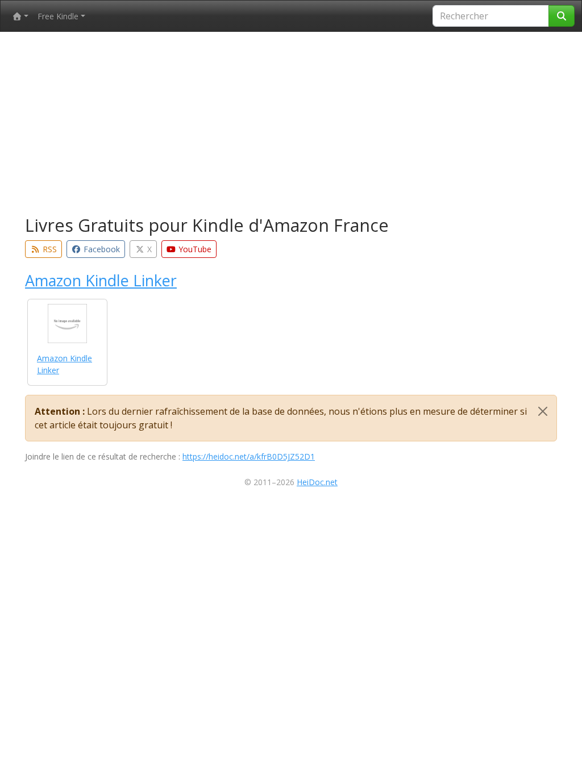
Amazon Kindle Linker (101, 280)
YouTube (193, 249)
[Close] (542, 411)
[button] (20, 16)
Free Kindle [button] (58, 16)
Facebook (100, 249)
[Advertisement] (291, 126)
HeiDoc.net (317, 482)
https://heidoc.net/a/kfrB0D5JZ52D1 (248, 456)
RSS (48, 249)
